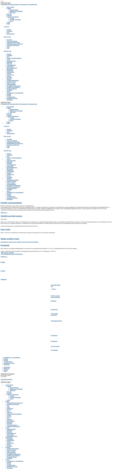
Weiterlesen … (4, 212)
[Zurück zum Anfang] (2, 1)
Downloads (5, 245)
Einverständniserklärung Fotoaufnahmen (12, 254)
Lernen (3, 271)
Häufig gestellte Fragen (10, 239)
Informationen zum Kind (7, 252)
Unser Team (5, 229)
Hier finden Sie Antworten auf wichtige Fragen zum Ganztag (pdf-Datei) (19, 242)
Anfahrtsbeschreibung (6, 379)
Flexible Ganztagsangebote (11, 203)
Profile (3, 262)
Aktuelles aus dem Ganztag (11, 216)
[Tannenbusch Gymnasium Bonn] (19, 4)
